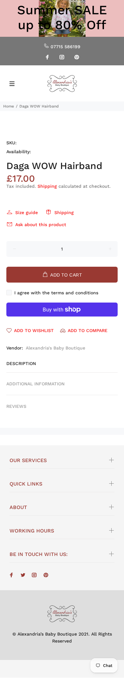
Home (8, 106)
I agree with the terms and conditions (56, 292)
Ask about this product (40, 224)
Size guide (26, 212)
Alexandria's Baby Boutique (55, 347)
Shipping (47, 186)
